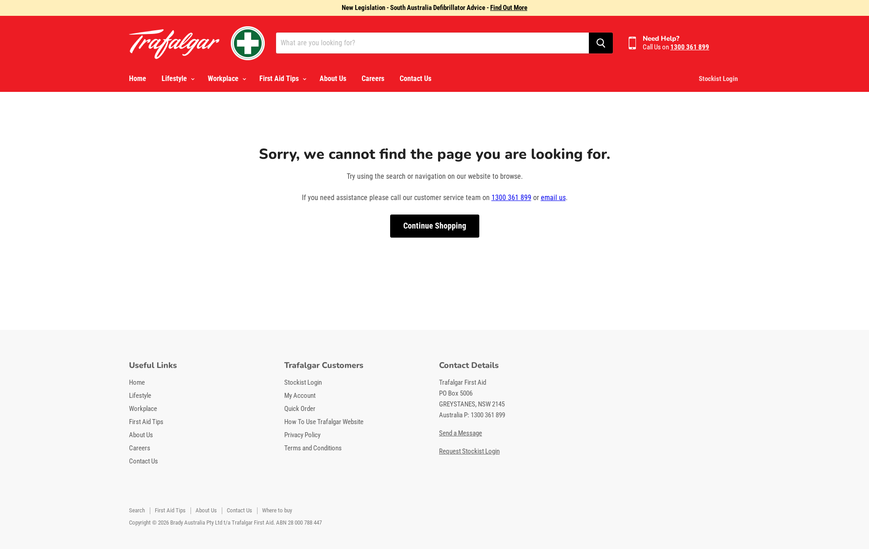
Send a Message (460, 433)
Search (137, 510)
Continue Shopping (434, 225)
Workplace (224, 78)
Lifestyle (175, 78)
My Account (299, 395)
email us (553, 197)
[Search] (601, 43)
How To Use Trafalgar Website (323, 422)
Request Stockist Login (469, 451)
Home (137, 78)
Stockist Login (718, 79)
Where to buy (277, 510)
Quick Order (299, 409)
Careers (373, 78)
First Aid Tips (280, 78)
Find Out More (508, 8)
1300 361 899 (511, 197)
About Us (333, 78)
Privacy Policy (302, 435)
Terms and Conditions (313, 448)
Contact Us (415, 78)
